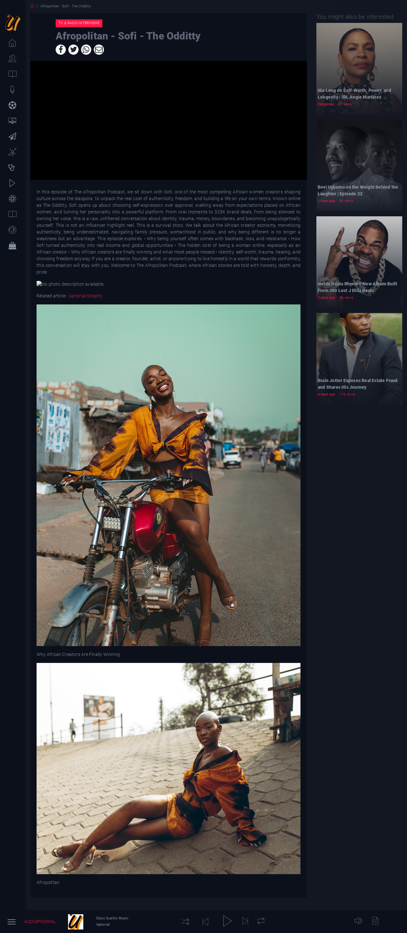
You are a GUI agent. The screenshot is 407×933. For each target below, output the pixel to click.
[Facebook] (61, 50)
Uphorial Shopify (85, 295)
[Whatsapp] (86, 50)
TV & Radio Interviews (79, 23)
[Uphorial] (75, 922)
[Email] (99, 50)
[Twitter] (73, 50)
